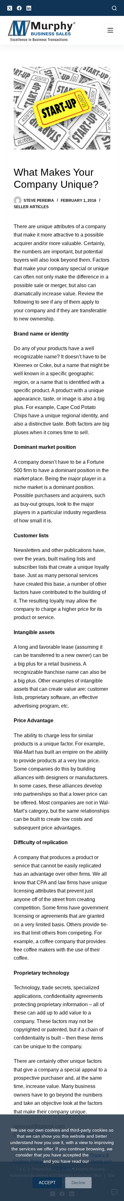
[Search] (114, 8)
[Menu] (110, 30)
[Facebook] (19, 8)
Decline (78, 1182)
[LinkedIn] (28, 8)
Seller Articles (31, 207)
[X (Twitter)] (9, 8)
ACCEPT (47, 1182)
